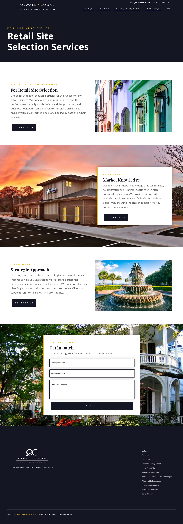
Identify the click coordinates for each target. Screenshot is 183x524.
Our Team (104, 8)
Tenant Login (153, 8)
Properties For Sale (150, 489)
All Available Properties (151, 481)
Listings (88, 8)
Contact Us (24, 127)
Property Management (127, 8)
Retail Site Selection (150, 472)
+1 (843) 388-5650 (161, 2)
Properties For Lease (150, 485)
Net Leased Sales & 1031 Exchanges (157, 476)
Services (145, 455)
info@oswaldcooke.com (140, 2)
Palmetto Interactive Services (26, 514)
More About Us (148, 468)
